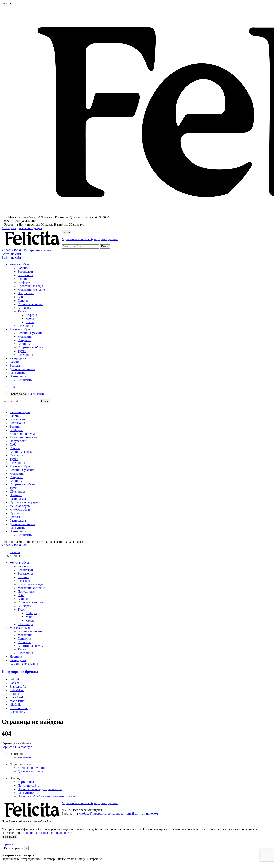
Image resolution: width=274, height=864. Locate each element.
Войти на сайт (11, 254)
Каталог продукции (31, 767)
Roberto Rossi (19, 708)
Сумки (14, 362)
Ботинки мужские (30, 333)
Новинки (16, 495)
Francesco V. (18, 686)
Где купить (17, 372)
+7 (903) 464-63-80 (14, 250)
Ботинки (23, 278)
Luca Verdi (17, 697)
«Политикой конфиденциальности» (47, 832)
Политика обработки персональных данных (48, 796)
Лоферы (31, 315)
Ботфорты (24, 282)
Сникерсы (25, 307)
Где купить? (26, 792)
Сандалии (24, 340)
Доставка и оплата (22, 369)
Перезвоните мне (39, 250)
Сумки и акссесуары (24, 502)
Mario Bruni (17, 701)
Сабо (21, 297)
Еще (12, 386)
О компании (18, 376)
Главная (15, 552)
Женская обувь (20, 264)
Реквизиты (25, 380)
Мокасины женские (31, 289)
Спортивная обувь (30, 347)
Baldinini (15, 679)
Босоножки (25, 271)
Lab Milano (17, 690)
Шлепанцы (25, 325)
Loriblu (14, 693)
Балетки (23, 268)
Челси (30, 322)
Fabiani (14, 683)
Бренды (15, 365)
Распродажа (18, 358)
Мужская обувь (20, 329)
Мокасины (25, 336)
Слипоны (24, 343)
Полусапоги (26, 293)
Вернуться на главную (17, 747)
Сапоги (23, 300)
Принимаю (9, 836)
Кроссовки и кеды (30, 286)
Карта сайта (28, 393)
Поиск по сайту (28, 785)
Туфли (22, 311)
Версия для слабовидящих (22, 228)
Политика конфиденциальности (40, 789)
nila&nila (15, 704)
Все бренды (18, 711)
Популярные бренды (20, 671)
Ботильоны (25, 275)
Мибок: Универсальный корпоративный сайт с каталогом (118, 813)
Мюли (30, 318)
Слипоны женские (30, 304)
